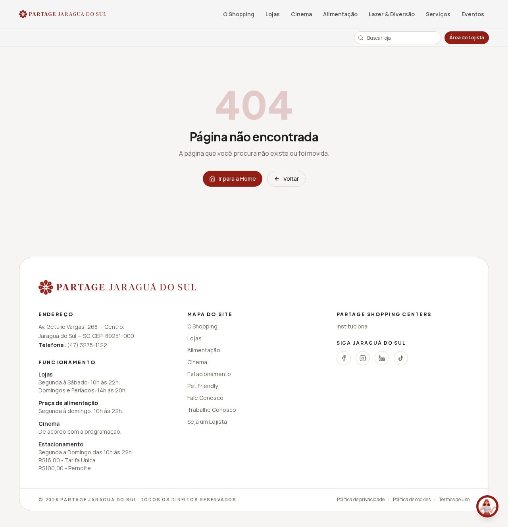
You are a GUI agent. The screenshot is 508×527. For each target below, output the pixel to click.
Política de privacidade (361, 499)
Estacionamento (209, 374)
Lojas (273, 14)
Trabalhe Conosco (211, 409)
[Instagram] (363, 358)
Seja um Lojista (207, 421)
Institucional (353, 326)
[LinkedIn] (382, 358)
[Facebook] (344, 358)
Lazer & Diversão (392, 14)
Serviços (438, 14)
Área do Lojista (466, 37)
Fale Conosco (205, 398)
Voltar (291, 178)
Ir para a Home (237, 178)
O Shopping (238, 14)
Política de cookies (412, 499)
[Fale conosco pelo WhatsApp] (487, 506)
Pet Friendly (202, 386)
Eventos (473, 14)
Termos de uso (454, 499)
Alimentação (340, 14)
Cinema (301, 14)
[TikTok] (401, 358)
